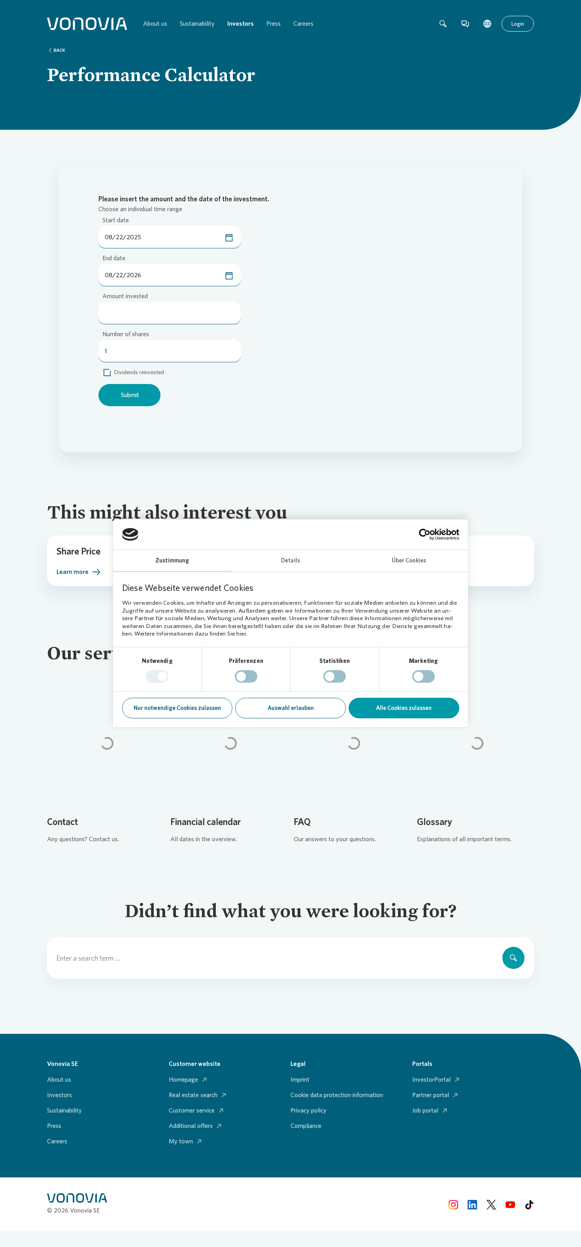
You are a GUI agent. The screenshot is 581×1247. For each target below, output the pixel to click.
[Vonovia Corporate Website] (87, 23)
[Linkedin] (472, 1204)
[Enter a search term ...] (513, 958)
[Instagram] (453, 1204)
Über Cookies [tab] (409, 560)
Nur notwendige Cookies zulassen (177, 708)
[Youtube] (510, 1204)
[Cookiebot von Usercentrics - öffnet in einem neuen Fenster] (424, 534)
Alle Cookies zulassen (404, 708)
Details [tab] (290, 560)
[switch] (246, 676)
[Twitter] (491, 1204)
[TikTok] (529, 1204)
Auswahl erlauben (291, 708)
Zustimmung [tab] (172, 560)
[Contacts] (465, 24)
